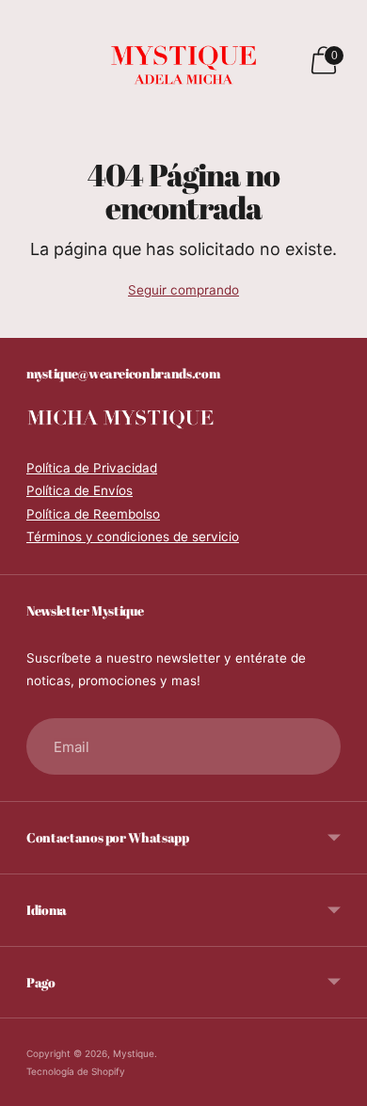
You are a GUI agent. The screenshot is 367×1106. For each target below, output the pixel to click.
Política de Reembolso (93, 513)
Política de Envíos (79, 490)
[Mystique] (183, 60)
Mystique (133, 1053)
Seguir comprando (183, 289)
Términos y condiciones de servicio (132, 536)
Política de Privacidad (91, 467)
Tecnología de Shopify (75, 1071)
